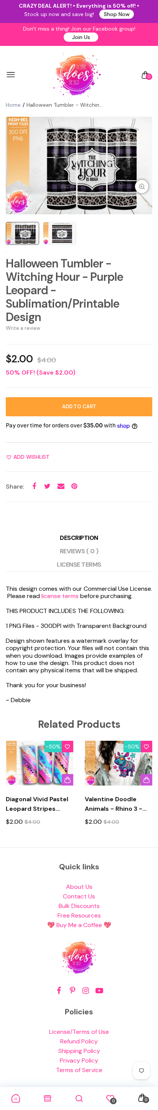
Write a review (23, 328)
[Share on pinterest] (74, 486)
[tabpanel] (79, 165)
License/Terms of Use (79, 1032)
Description (79, 538)
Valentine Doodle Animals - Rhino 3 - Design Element (113, 804)
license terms (60, 596)
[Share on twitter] (47, 486)
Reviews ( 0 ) (79, 551)
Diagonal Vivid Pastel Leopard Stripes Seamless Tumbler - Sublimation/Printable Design (39, 804)
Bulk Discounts (79, 906)
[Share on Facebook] (34, 486)
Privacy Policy (79, 1060)
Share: (15, 486)
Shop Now (117, 14)
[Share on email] (61, 486)
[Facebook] (59, 991)
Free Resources (79, 915)
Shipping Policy (79, 1051)
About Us (79, 887)
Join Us (81, 37)
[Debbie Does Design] (77, 75)
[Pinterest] (72, 991)
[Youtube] (99, 991)
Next (143, 790)
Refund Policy (79, 1041)
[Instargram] (86, 991)
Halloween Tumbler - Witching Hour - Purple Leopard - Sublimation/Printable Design (64, 290)
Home (13, 104)
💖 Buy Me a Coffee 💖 (79, 925)
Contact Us (79, 896)
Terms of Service (79, 1070)
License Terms (79, 565)
